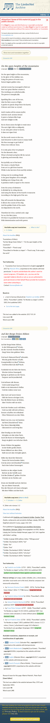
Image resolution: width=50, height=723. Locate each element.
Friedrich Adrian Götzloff (15, 596)
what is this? (23, 497)
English (11, 657)
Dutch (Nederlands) (15, 648)
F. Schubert (10, 500)
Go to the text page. (13, 306)
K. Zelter (19, 500)
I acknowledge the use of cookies (25, 719)
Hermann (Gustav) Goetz (15, 587)
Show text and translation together (16, 53)
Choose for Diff (7, 328)
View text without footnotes (12, 513)
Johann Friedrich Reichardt (16, 602)
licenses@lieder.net (7, 35)
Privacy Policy (11, 712)
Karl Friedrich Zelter (14, 620)
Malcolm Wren (15, 269)
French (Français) (14, 663)
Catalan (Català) (14, 642)
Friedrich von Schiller (14, 567)
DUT (17, 339)
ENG (20, 339)
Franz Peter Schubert (14, 608)
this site (14, 714)
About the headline (9, 509)
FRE (24, 339)
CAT (13, 339)
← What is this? (33, 227)
